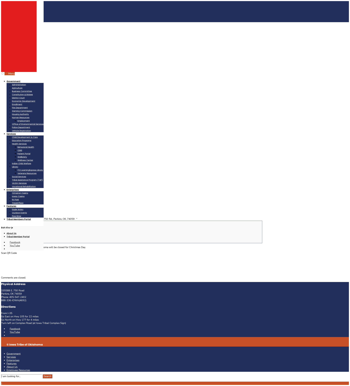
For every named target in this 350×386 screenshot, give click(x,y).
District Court (18, 97)
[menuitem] (25, 106)
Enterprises (13, 189)
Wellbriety (22, 157)
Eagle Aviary (17, 209)
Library (15, 166)
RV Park (15, 199)
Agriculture (17, 88)
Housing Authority (20, 114)
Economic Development (23, 101)
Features (11, 206)
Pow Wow (16, 216)
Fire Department (20, 107)
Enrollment (17, 104)
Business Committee (22, 91)
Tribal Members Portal (19, 219)
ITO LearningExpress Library (30, 170)
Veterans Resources (27, 173)
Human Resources (20, 117)
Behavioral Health (26, 147)
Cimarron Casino (20, 193)
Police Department (21, 127)
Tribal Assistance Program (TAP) (27, 180)
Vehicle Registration (21, 130)
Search (47, 376)
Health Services (19, 143)
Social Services (19, 176)
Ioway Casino (18, 196)
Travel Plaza (17, 203)
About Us (11, 233)
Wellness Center (25, 160)
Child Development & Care (25, 137)
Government (13, 81)
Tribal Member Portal (18, 236)
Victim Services (19, 183)
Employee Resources (18, 370)
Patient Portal (24, 153)
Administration (19, 84)
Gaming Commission (22, 111)
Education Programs (21, 140)
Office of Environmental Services (28, 124)
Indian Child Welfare (21, 163)
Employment (24, 120)
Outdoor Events (19, 212)
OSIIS (20, 150)
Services (11, 133)
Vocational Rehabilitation (24, 186)
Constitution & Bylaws (22, 94)
